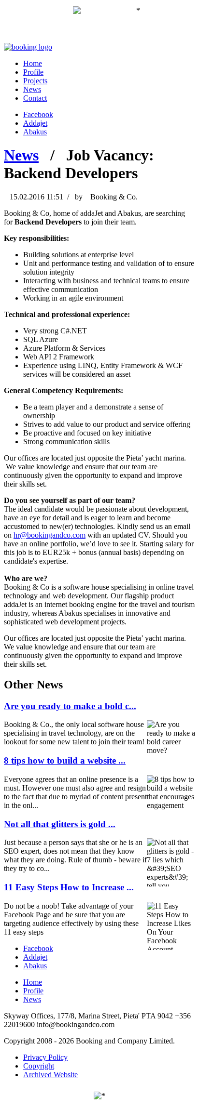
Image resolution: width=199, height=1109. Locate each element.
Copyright (38, 1066)
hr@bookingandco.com (49, 535)
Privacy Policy (45, 1057)
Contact (35, 98)
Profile (33, 72)
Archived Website (50, 1074)
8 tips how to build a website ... (65, 760)
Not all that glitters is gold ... (59, 824)
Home (32, 63)
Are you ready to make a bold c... (70, 706)
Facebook (38, 114)
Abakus (35, 132)
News (32, 89)
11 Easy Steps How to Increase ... (69, 887)
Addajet (35, 123)
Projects (35, 81)
